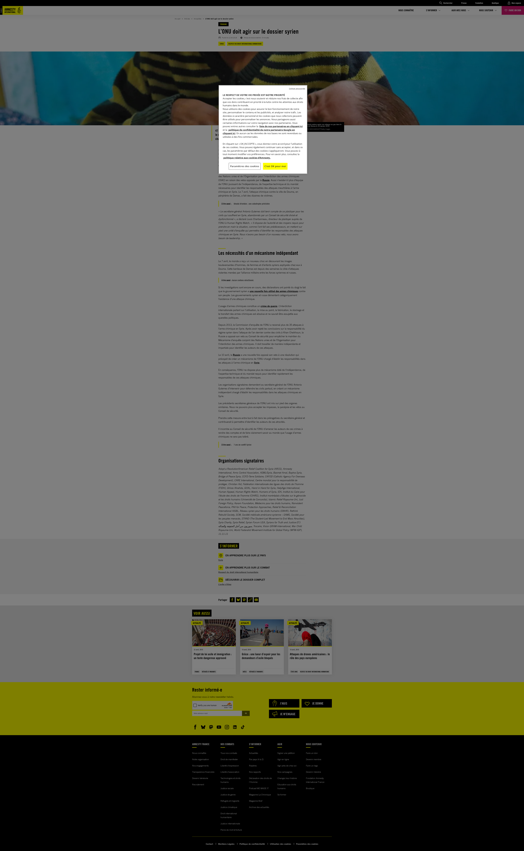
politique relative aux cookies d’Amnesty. (247, 157)
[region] (263, 129)
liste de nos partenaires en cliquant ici (281, 126)
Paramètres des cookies (244, 166)
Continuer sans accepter (297, 88)
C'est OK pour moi (275, 166)
